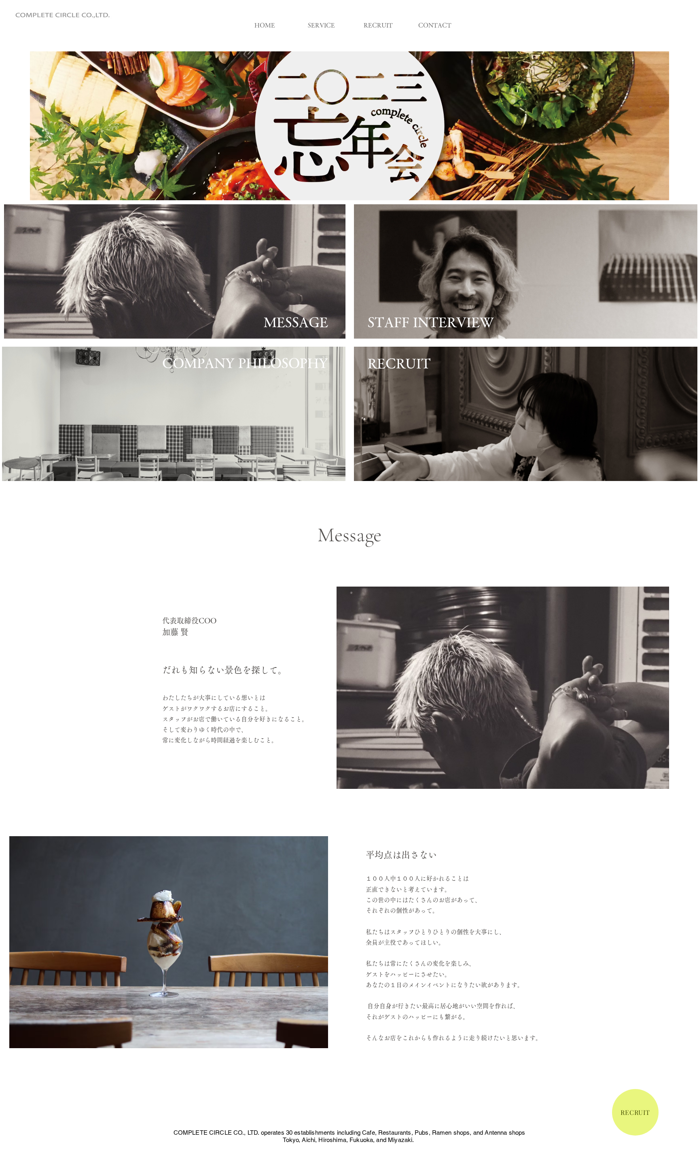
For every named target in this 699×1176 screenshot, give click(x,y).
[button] (349, 125)
